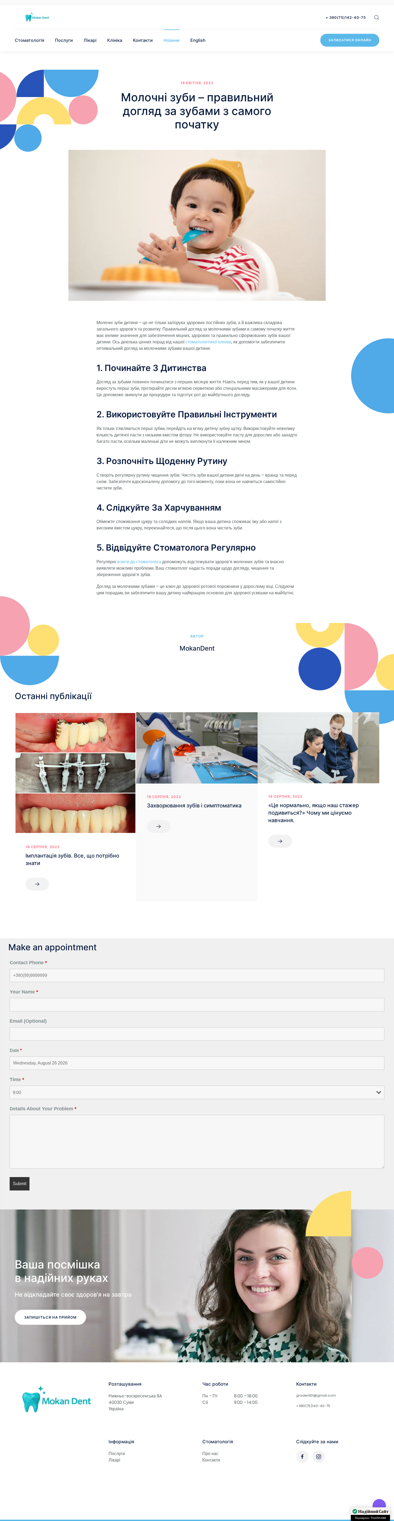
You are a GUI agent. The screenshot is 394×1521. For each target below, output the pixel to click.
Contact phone (28, 962)
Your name (24, 992)
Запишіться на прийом (50, 1317)
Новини (171, 40)
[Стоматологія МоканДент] (37, 17)
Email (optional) (28, 1021)
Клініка (114, 40)
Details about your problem (43, 1108)
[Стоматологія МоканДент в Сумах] (56, 1400)
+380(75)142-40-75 (313, 1405)
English (198, 40)
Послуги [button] (64, 40)
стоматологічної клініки (208, 342)
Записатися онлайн (349, 40)
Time (17, 1079)
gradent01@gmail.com (316, 1395)
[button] (376, 17)
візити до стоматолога (139, 562)
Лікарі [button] (90, 40)
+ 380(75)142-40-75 (346, 17)
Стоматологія (29, 40)
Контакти (143, 40)
